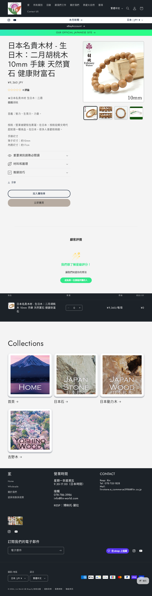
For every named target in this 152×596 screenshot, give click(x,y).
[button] (127, 8)
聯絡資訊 (69, 589)
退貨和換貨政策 (16, 497)
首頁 (11, 402)
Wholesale (13, 486)
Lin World (20, 589)
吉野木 (13, 457)
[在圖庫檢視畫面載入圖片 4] (136, 113)
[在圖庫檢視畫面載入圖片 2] (106, 113)
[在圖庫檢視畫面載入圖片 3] (121, 113)
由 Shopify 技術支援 (32, 589)
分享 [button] (13, 182)
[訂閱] (60, 550)
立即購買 (39, 202)
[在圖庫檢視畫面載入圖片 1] (90, 113)
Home (11, 481)
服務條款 (58, 589)
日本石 (59, 402)
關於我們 (12, 492)
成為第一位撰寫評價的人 (76, 280)
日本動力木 (109, 402)
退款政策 (48, 589)
